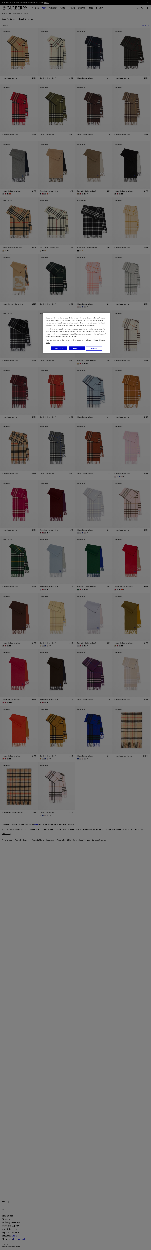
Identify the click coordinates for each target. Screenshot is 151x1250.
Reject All (76, 348)
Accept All (59, 348)
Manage (94, 348)
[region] (76, 333)
